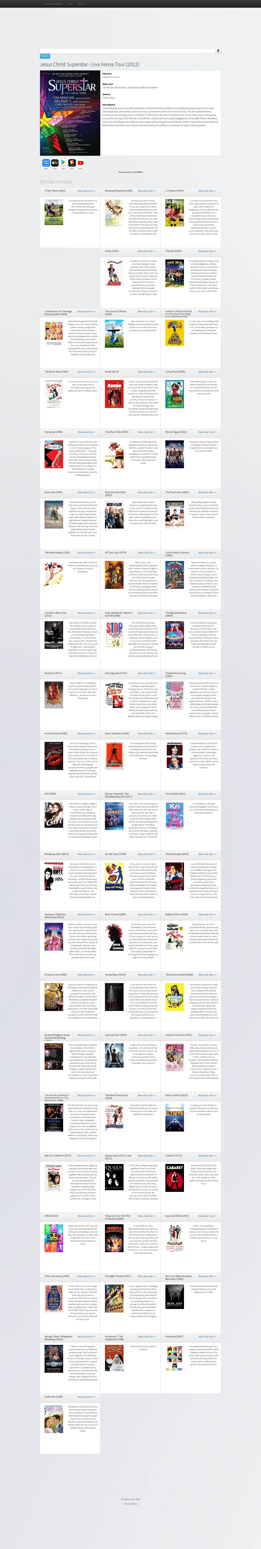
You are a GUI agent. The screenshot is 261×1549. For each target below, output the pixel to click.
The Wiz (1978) (173, 251)
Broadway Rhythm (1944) (118, 190)
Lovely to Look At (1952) (178, 1035)
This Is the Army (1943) (57, 1276)
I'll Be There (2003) (55, 190)
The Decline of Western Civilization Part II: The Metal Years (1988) (57, 1098)
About (69, 3)
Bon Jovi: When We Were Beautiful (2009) (178, 1277)
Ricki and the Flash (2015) (115, 494)
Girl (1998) (50, 793)
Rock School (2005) (115, 914)
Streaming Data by (125, 172)
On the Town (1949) (115, 854)
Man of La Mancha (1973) (58, 1155)
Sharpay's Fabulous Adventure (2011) (55, 916)
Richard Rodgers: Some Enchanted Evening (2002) (57, 1037)
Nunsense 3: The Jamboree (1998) (114, 1338)
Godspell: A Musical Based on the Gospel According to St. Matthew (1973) (178, 314)
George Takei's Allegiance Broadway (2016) (58, 1338)
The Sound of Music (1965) (115, 313)
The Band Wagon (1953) (57, 552)
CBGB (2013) (51, 1215)
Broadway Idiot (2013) (57, 854)
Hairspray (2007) (174, 1336)
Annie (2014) (112, 371)
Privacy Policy (131, 1503)
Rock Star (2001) (54, 492)
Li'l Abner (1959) (174, 190)
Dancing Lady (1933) (116, 673)
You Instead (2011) (175, 793)
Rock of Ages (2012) (176, 432)
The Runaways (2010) (177, 854)
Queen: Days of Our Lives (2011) (118, 1157)
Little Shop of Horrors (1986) (177, 554)
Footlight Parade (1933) (118, 1276)
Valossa (126, 1499)
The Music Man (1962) (56, 371)
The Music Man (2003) (117, 432)
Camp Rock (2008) (175, 371)
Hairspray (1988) (54, 432)
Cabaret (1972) (173, 1155)
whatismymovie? (53, 3)
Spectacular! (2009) (116, 1035)
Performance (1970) (176, 733)
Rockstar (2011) (53, 673)
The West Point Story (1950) (116, 1097)
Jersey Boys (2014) (115, 974)
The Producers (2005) (177, 492)
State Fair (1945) (54, 1396)
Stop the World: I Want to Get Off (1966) (118, 614)
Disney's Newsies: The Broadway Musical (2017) (118, 795)
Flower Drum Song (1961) (175, 674)
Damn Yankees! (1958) (117, 733)
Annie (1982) (112, 251)
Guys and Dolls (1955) (177, 1215)
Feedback (81, 3)
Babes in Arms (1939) (176, 914)
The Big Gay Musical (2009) (176, 614)
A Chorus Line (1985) (56, 974)
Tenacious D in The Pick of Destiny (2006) (117, 1217)
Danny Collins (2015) (176, 1095)
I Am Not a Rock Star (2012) (56, 614)
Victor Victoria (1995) (56, 733)
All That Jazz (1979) (116, 552)
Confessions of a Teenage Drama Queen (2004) (58, 313)
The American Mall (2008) (179, 974)
